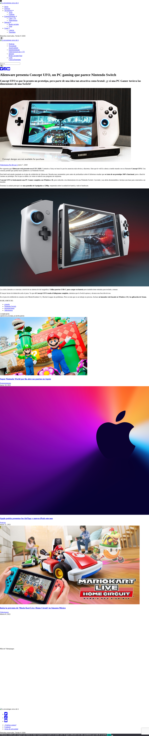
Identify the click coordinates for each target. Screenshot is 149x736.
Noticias (7, 9)
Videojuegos (13, 20)
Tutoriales (12, 32)
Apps (10, 12)
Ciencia (11, 30)
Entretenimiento (10, 16)
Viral (10, 26)
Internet (7, 22)
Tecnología (8, 10)
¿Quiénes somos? (10, 725)
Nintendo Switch (10, 306)
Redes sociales (14, 24)
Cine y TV (12, 18)
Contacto (7, 727)
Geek (6, 28)
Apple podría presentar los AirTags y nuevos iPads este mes (26, 518)
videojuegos (8, 310)
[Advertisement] (65, 632)
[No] (112, 735)
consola (7, 304)
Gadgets (11, 14)
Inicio (6, 7)
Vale (109, 735)
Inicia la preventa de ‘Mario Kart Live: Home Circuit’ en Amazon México (33, 608)
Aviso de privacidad (11, 729)
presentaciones (9, 308)
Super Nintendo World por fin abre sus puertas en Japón (25, 379)
